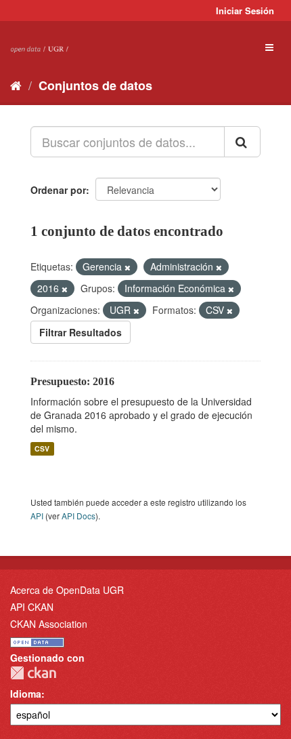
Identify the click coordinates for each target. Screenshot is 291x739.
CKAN (33, 673)
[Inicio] (16, 85)
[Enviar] (242, 141)
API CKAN (31, 607)
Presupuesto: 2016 (72, 381)
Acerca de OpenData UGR (67, 590)
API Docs (78, 515)
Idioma (25, 693)
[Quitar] (128, 267)
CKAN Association (48, 624)
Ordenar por (58, 190)
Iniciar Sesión (245, 10)
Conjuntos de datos (95, 85)
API (36, 515)
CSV (42, 448)
